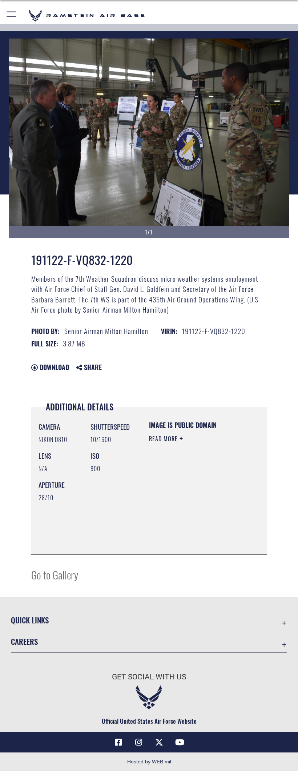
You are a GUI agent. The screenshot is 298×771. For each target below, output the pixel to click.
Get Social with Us (149, 676)
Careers (24, 641)
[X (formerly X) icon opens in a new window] (159, 742)
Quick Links (30, 620)
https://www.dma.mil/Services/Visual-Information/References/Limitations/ (193, 531)
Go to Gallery (54, 574)
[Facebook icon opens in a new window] (118, 742)
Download (53, 367)
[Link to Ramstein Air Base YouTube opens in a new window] (179, 742)
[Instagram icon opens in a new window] (138, 742)
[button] (12, 15)
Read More (164, 438)
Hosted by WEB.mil (149, 761)
